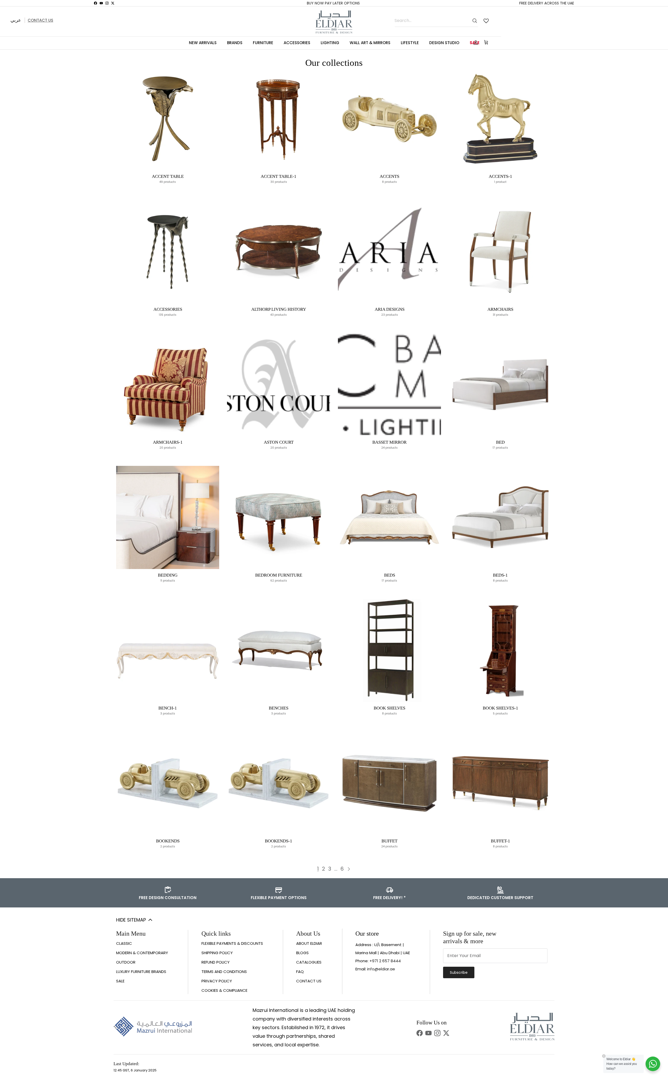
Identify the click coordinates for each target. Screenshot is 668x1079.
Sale (120, 981)
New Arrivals (203, 42)
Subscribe (459, 972)
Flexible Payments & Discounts (232, 943)
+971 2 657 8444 (385, 961)
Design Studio (444, 42)
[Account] (474, 42)
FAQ (300, 971)
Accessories (297, 42)
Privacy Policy (216, 981)
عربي (15, 20)
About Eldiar (309, 943)
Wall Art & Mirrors (370, 42)
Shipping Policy (217, 952)
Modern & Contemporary (142, 952)
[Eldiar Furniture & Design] (334, 21)
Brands (234, 42)
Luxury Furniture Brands (141, 971)
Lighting (330, 42)
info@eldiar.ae (381, 969)
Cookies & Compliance (224, 990)
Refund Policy (215, 962)
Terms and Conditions (224, 971)
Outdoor (125, 962)
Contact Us (40, 20)
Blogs (302, 952)
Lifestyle (410, 42)
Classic (124, 943)
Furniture (263, 42)
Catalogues (308, 962)
